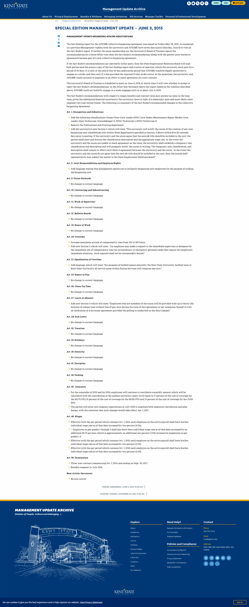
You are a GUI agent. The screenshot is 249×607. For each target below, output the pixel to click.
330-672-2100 (209, 531)
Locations (134, 561)
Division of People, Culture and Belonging (37, 514)
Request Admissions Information (179, 528)
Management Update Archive (124, 8)
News (132, 565)
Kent (56, 20)
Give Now (239, 2)
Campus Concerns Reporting (178, 554)
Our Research (135, 570)
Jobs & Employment (138, 553)
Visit (226, 2)
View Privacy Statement (91, 602)
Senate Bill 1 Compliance (176, 562)
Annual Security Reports (176, 549)
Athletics (133, 544)
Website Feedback (174, 536)
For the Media (172, 532)
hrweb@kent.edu (210, 539)
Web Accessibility (174, 566)
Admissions (134, 536)
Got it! (240, 602)
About (132, 528)
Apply (216, 2)
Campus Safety (136, 549)
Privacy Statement (174, 558)
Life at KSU (134, 557)
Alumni (133, 540)
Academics (134, 532)
